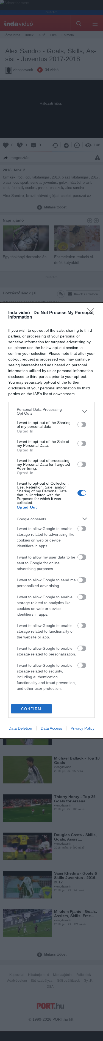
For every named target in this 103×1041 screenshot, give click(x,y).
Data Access (51, 728)
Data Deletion (20, 728)
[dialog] (51, 520)
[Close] (92, 313)
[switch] (81, 424)
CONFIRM (31, 709)
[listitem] (51, 411)
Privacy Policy (82, 728)
